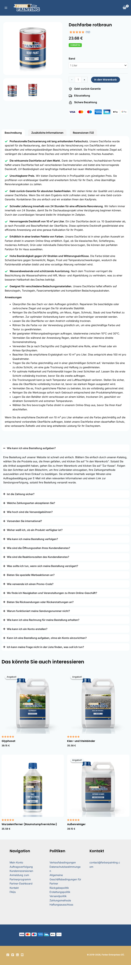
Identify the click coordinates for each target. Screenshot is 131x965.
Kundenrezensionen (21, 871)
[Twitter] (12, 954)
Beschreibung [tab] (13, 132)
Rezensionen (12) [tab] (83, 132)
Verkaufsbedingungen (63, 862)
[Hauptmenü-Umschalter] (6, 7)
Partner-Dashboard (21, 883)
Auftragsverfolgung (21, 866)
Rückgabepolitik (59, 887)
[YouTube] (22, 954)
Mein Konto (16, 862)
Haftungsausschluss (61, 904)
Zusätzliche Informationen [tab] (47, 132)
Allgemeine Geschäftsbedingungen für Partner (65, 879)
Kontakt (14, 887)
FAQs (13, 892)
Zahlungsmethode (60, 900)
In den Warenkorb (105, 79)
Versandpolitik (58, 896)
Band (72, 58)
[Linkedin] (17, 954)
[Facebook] (7, 954)
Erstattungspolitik (60, 892)
